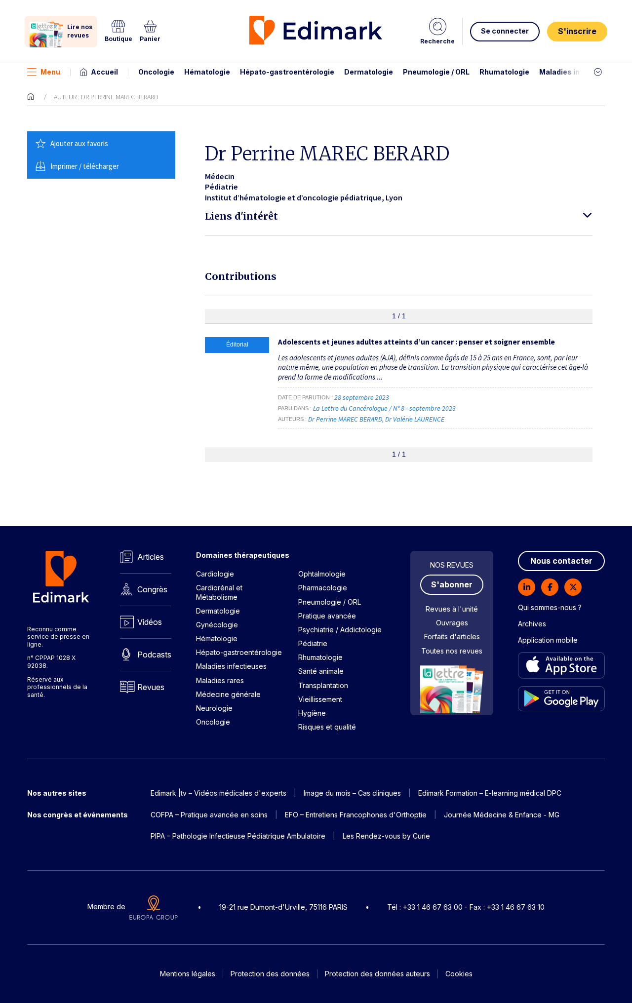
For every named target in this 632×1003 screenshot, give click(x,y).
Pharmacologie (322, 587)
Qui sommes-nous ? (550, 607)
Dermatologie (368, 72)
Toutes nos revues (451, 651)
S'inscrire (577, 31)
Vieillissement (320, 699)
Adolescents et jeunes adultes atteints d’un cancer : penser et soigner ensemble (416, 342)
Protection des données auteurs (377, 973)
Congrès (152, 589)
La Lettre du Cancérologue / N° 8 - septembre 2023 (385, 408)
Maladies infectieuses (579, 72)
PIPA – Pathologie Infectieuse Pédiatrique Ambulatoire (238, 836)
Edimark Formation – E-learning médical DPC (489, 793)
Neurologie (214, 708)
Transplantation (323, 685)
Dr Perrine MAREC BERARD (345, 419)
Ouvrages (452, 622)
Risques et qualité (327, 727)
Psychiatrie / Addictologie (340, 629)
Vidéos (149, 622)
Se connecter (505, 31)
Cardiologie (215, 574)
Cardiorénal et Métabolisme (219, 592)
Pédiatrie (312, 643)
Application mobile (548, 640)
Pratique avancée (327, 616)
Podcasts (154, 654)
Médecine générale (228, 694)
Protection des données (270, 973)
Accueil (104, 72)
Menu (50, 72)
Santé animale (321, 671)
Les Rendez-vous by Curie (386, 836)
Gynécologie (217, 624)
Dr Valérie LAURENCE (414, 419)
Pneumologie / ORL (436, 72)
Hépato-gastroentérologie (287, 72)
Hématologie (207, 72)
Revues (150, 687)
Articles (150, 557)
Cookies (459, 973)
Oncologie (156, 72)
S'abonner (452, 584)
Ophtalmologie (322, 574)
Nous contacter (561, 561)
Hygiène (312, 713)
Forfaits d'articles (452, 636)
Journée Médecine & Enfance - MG (501, 814)
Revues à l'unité (452, 609)
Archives (532, 623)
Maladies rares (220, 680)
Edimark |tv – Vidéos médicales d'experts (218, 793)
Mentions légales (187, 973)
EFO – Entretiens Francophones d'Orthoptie (356, 814)
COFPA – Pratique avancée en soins (209, 814)
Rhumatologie (504, 72)
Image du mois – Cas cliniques (352, 793)
